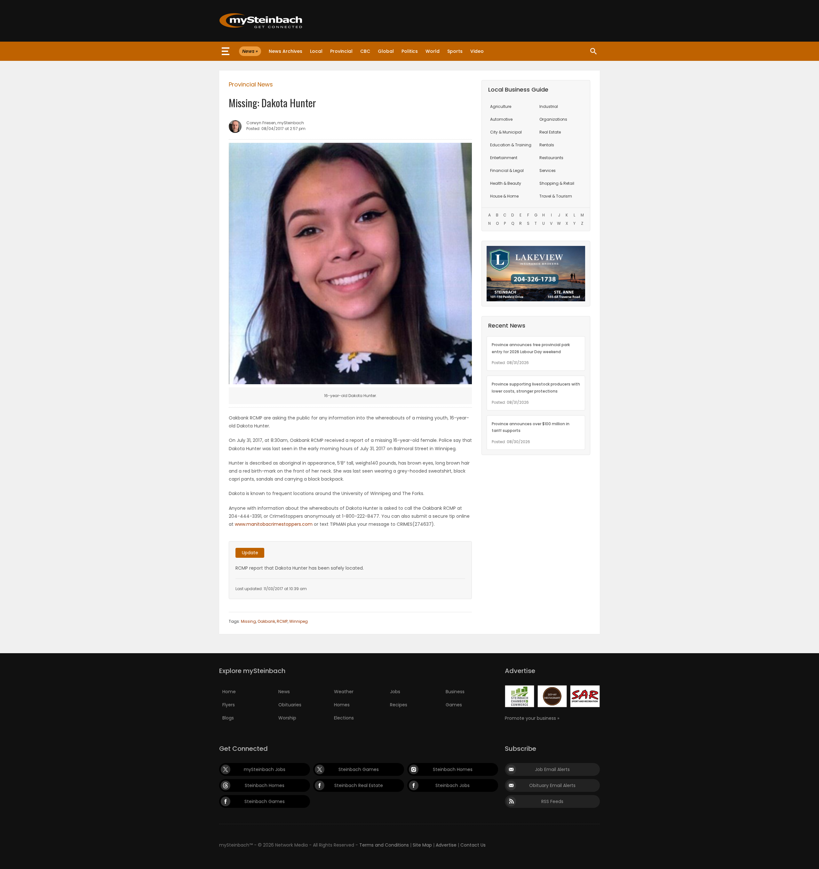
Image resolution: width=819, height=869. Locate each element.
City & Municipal (506, 132)
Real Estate (550, 132)
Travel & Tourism (555, 196)
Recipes (398, 705)
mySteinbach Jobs (264, 769)
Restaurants (551, 157)
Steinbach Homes (453, 769)
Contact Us (473, 845)
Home (229, 691)
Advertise (446, 845)
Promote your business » (532, 718)
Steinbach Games (358, 769)
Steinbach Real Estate (358, 785)
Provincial (341, 51)
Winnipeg (298, 621)
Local (316, 51)
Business (455, 691)
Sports (455, 51)
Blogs (228, 718)
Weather (344, 691)
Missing (248, 621)
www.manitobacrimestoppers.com (274, 524)
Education (510, 145)
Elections (344, 718)
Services (547, 170)
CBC (365, 51)
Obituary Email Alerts (552, 785)
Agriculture (500, 106)
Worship (287, 718)
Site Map (422, 845)
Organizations (553, 119)
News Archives (285, 51)
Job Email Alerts (552, 769)
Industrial (548, 106)
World (432, 51)
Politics (410, 51)
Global (386, 51)
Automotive (501, 119)
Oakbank (266, 621)
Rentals (546, 145)
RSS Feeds (552, 801)
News (284, 691)
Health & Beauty (505, 183)
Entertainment (503, 157)
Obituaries (289, 705)
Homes (342, 705)
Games (454, 705)
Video (477, 51)
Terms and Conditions (384, 845)
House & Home (504, 196)
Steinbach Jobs (452, 785)
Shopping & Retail (556, 183)
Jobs (395, 691)
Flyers (228, 705)
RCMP (282, 621)
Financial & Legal (507, 170)
